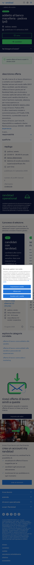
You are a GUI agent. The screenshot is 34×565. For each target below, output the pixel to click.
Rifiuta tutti (17, 291)
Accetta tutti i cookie (17, 296)
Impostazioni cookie (17, 286)
